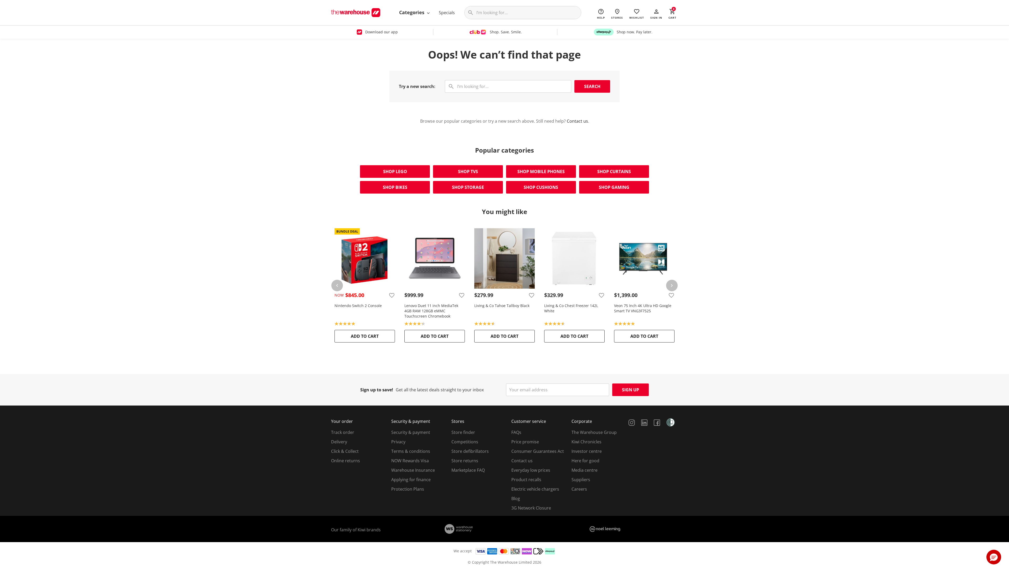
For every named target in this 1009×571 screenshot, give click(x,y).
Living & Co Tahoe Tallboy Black (501, 305)
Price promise (525, 442)
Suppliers (581, 479)
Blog (515, 498)
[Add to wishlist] (392, 295)
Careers (579, 489)
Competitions (464, 442)
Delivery (339, 442)
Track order (342, 432)
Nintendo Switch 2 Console (358, 305)
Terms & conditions (410, 451)
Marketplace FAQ (468, 470)
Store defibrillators (470, 451)
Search (592, 86)
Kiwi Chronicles (586, 442)
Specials (447, 12)
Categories (412, 12)
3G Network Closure (531, 508)
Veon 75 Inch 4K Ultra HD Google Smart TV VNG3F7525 (642, 308)
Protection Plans (407, 489)
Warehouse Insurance (413, 470)
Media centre (585, 470)
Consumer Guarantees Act (537, 451)
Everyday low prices (530, 470)
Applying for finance (411, 479)
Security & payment (410, 432)
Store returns (464, 461)
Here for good (585, 461)
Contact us (577, 121)
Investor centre (587, 451)
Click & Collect (345, 451)
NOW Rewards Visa (410, 461)
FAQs (516, 432)
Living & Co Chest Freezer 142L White (571, 308)
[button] (656, 13)
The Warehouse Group (594, 432)
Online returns (345, 461)
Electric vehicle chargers (535, 489)
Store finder (463, 432)
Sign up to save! (376, 390)
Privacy (398, 442)
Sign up (630, 390)
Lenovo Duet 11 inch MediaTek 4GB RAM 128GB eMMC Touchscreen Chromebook (431, 311)
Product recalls (526, 479)
